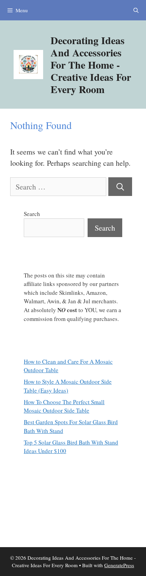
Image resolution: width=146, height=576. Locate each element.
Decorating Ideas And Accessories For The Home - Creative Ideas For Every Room (91, 64)
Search (32, 214)
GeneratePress (119, 565)
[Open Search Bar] (136, 10)
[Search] (120, 186)
